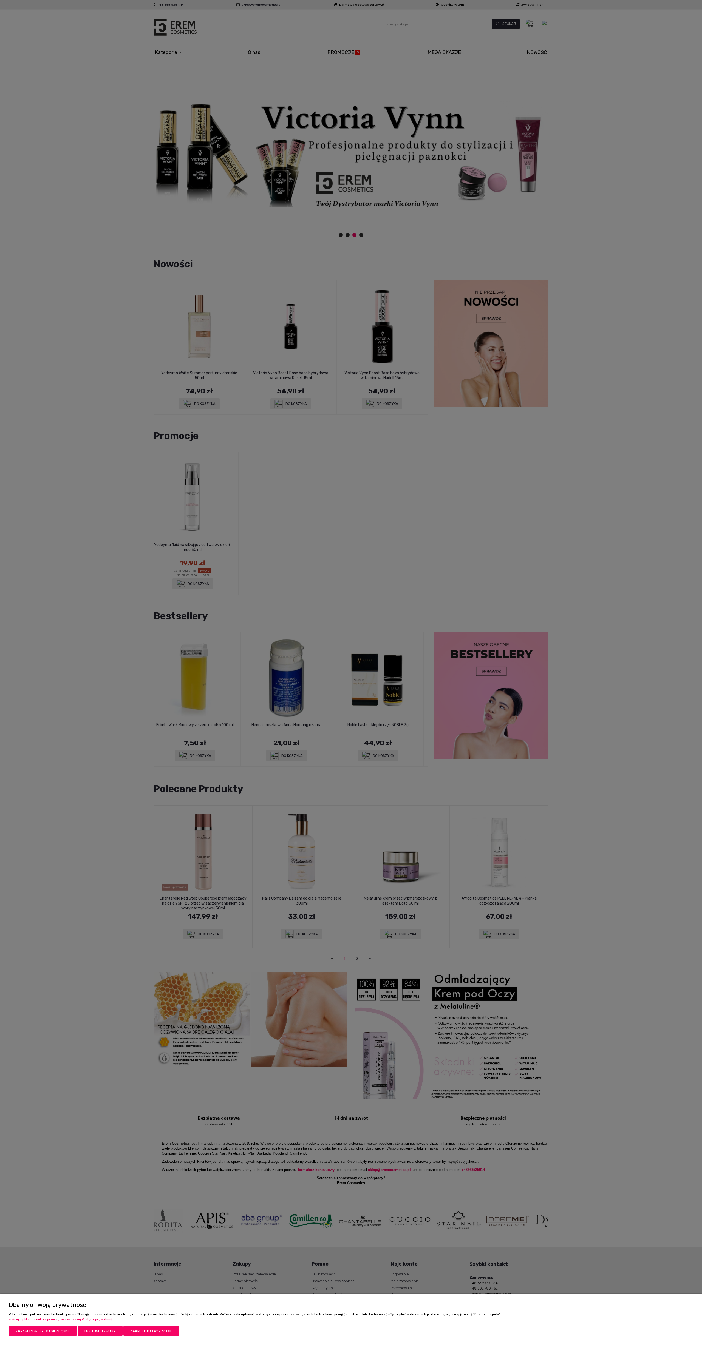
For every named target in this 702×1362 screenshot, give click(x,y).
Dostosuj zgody (100, 1331)
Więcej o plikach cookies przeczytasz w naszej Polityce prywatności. (62, 1319)
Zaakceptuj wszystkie (151, 1331)
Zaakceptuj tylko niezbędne (43, 1331)
